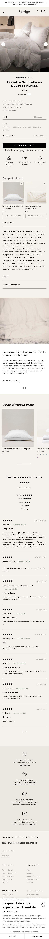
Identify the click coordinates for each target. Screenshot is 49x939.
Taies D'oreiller (8, 876)
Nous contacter (33, 895)
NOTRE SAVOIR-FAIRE (11, 380)
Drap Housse (7, 879)
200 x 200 (17, 127)
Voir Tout (30, 883)
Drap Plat (5, 883)
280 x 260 (7, 130)
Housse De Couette (10, 873)
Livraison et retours (11, 285)
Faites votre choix (13, 215)
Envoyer (6, 856)
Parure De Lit (7, 870)
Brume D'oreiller (33, 876)
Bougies (30, 873)
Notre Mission (7, 895)
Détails (6, 276)
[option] (24, 3)
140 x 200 (7, 127)
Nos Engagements (9, 898)
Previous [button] (3, 44)
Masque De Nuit (33, 879)
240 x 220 (27, 127)
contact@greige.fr (30, 824)
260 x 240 (37, 127)
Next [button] (46, 44)
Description (8, 222)
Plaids (29, 870)
